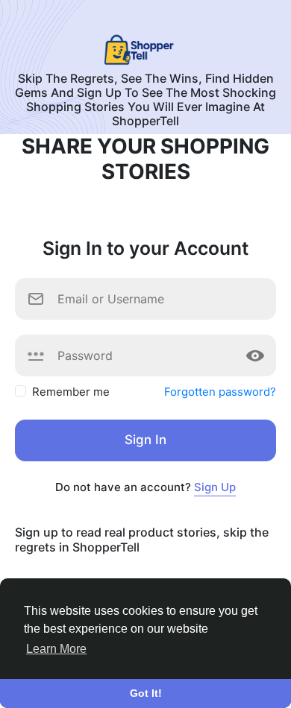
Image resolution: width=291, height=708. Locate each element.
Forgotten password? (220, 392)
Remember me (71, 392)
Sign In (145, 439)
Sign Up (215, 487)
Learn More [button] (56, 648)
